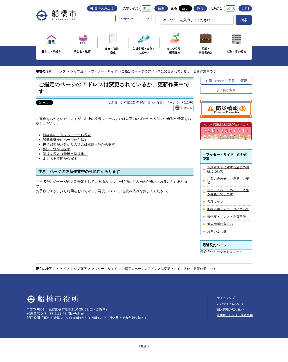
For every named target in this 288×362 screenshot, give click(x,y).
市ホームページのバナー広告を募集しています (228, 192)
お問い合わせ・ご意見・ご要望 (228, 180)
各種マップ (215, 201)
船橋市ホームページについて (228, 209)
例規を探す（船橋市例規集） (65, 154)
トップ (61, 71)
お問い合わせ (217, 231)
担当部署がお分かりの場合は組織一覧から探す (79, 144)
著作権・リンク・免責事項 (226, 216)
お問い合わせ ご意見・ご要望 (226, 81)
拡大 (146, 8)
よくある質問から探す (60, 158)
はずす (245, 8)
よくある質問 (226, 90)
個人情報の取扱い (220, 224)
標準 (161, 8)
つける (230, 8)
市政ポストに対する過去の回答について (228, 169)
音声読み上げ (104, 8)
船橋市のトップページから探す (67, 135)
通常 (200, 8)
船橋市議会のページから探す (65, 140)
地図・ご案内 (96, 309)
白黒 (185, 8)
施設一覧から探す (56, 149)
